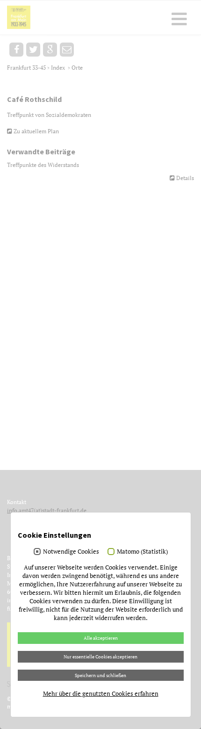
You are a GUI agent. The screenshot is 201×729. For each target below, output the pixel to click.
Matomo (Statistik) (142, 551)
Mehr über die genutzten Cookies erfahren (100, 693)
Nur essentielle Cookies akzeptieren (100, 656)
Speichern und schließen (100, 675)
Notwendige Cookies (71, 551)
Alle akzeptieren (101, 638)
